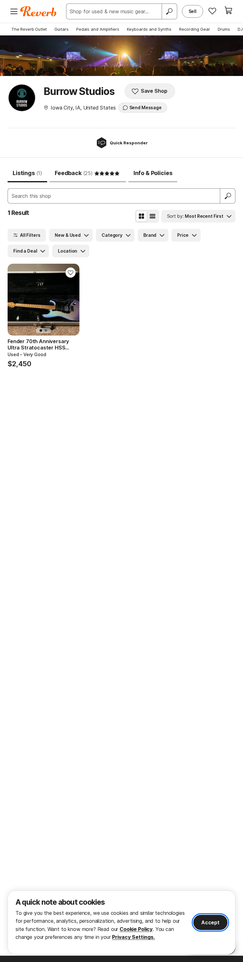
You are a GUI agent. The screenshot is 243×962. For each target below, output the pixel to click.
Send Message (145, 107)
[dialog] (121, 922)
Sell (192, 11)
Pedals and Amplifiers (97, 29)
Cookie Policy (136, 929)
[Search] (169, 11)
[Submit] (227, 196)
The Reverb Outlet (29, 29)
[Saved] (212, 10)
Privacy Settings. (133, 937)
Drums (224, 29)
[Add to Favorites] (70, 272)
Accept (210, 922)
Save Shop (154, 91)
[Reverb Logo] (38, 11)
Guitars (61, 29)
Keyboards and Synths (149, 29)
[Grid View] (141, 216)
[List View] (152, 216)
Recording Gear (194, 29)
